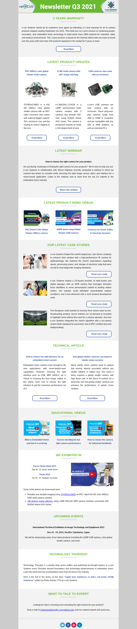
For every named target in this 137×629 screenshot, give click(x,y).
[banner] (68, 11)
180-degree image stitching (40, 501)
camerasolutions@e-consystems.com (57, 610)
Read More (68, 49)
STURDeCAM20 (68, 494)
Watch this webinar (68, 190)
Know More (36, 138)
